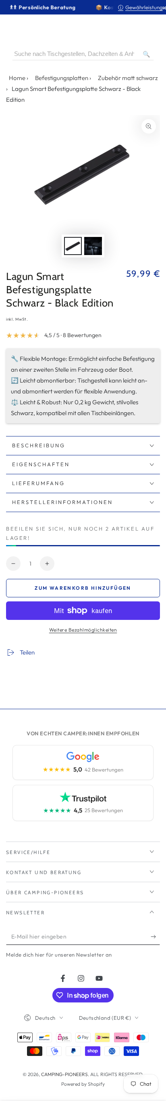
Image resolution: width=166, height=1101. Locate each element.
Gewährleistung (140, 7)
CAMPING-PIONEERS (64, 1074)
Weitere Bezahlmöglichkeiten (83, 630)
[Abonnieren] (155, 937)
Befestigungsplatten (61, 78)
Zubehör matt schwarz (128, 78)
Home (17, 78)
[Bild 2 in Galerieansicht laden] (93, 246)
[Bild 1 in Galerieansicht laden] (73, 246)
